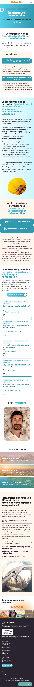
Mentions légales (9, 680)
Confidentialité (19, 680)
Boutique (4, 673)
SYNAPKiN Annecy (6, 647)
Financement (5, 653)
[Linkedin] (15, 607)
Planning (4, 655)
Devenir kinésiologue (8, 659)
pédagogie (16, 256)
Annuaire (4, 674)
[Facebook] (18, 607)
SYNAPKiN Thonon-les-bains (8, 646)
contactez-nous (7, 255)
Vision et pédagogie (6, 643)
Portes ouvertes (7, 660)
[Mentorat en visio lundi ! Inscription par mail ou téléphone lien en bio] (29, 614)
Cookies (27, 680)
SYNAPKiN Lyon (5, 644)
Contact (6, 661)
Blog (3, 671)
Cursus (3, 652)
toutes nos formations (8, 248)
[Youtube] (12, 607)
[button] (3, 1)
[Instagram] (22, 607)
